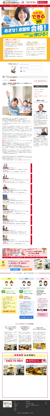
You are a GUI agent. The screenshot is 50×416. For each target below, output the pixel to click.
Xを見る (24, 71)
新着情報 (15, 405)
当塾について (16, 403)
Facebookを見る (25, 67)
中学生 (15, 408)
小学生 (15, 406)
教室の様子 (36, 93)
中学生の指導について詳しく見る (26, 317)
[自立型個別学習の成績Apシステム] (14, 2)
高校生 (15, 410)
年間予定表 (28, 401)
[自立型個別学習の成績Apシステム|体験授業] (18, 5)
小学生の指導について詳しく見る (9, 311)
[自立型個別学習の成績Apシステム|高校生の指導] (38, 5)
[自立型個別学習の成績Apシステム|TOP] (5, 5)
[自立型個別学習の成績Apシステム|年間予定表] (44, 5)
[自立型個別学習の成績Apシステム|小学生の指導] (25, 5)
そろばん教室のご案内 (30, 403)
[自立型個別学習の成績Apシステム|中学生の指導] (31, 5)
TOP (15, 401)
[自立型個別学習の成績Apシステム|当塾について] (12, 5)
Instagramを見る (25, 64)
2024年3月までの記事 (38, 89)
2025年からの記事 (37, 91)
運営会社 (27, 406)
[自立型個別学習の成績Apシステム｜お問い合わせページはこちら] (42, 2)
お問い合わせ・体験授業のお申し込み (32, 405)
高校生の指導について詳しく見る (42, 315)
